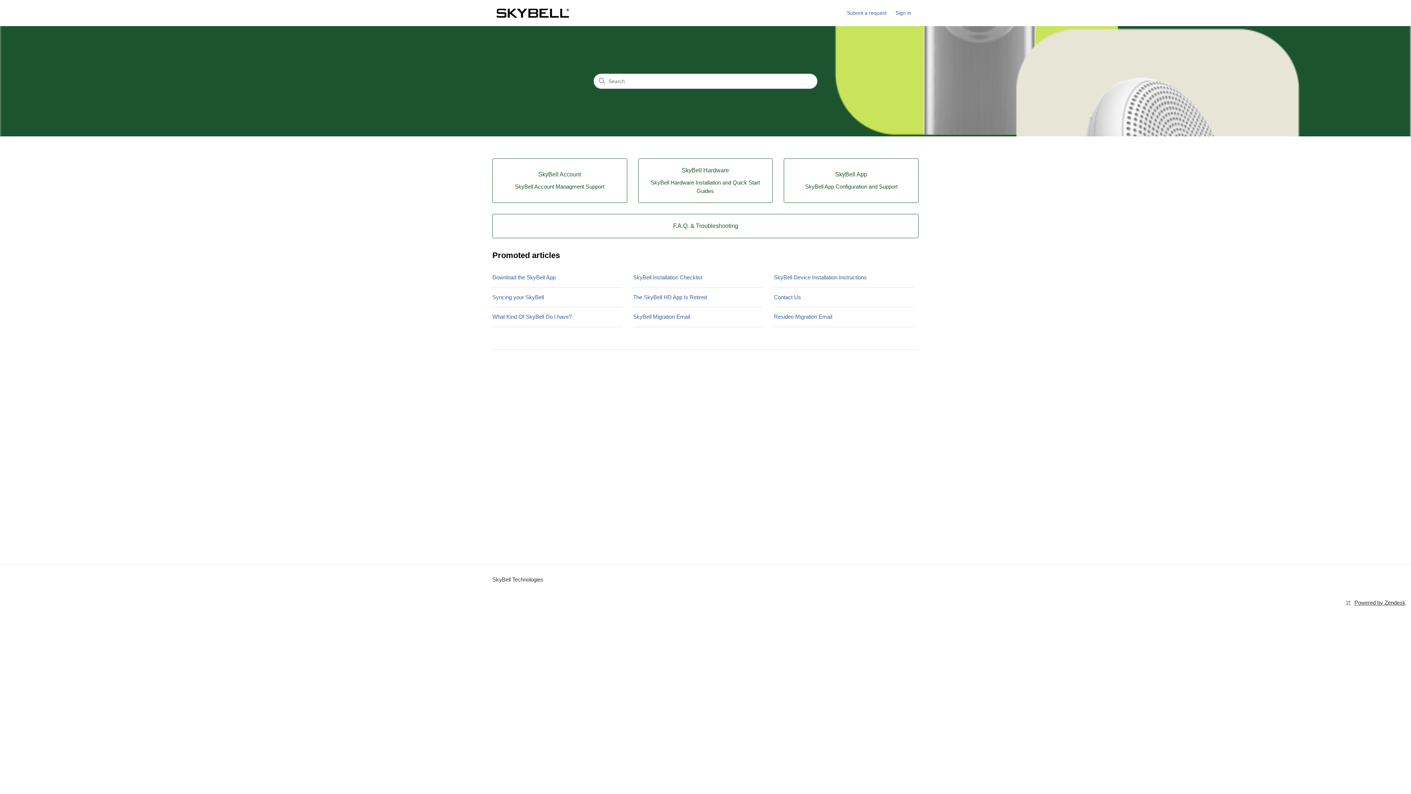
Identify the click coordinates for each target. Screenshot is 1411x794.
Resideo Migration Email (803, 317)
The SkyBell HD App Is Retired (670, 297)
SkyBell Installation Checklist (667, 277)
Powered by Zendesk (1379, 603)
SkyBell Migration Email (661, 317)
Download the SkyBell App (524, 277)
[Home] (532, 13)
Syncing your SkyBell (518, 297)
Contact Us (787, 297)
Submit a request (867, 13)
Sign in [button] (903, 13)
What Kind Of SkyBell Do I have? (532, 317)
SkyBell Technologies (517, 579)
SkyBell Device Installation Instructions (820, 277)
